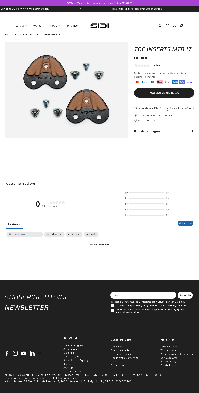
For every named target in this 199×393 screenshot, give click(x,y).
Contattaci (116, 346)
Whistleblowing (168, 350)
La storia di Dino (72, 371)
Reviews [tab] (14, 224)
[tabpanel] (99, 254)
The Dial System (72, 356)
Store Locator (118, 365)
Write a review (185, 223)
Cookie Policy (168, 365)
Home (7, 35)
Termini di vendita (170, 346)
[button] (21, 25)
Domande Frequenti (122, 354)
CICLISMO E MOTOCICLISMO (26, 35)
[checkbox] (91, 234)
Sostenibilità (70, 349)
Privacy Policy (168, 361)
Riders (67, 364)
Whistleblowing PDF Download (177, 354)
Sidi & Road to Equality (76, 360)
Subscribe (185, 295)
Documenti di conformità (124, 357)
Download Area (169, 357)
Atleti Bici (68, 367)
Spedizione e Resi (121, 350)
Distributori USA (119, 361)
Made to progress (73, 345)
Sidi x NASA (69, 353)
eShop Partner (13, 381)
